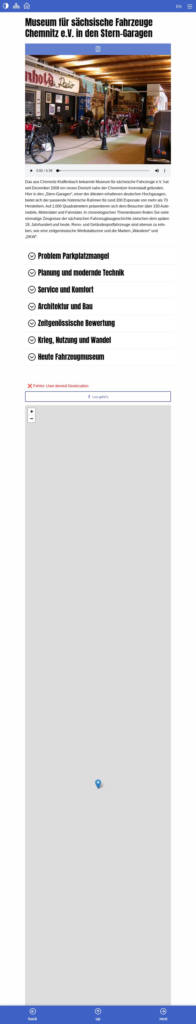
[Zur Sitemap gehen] (16, 7)
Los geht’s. (100, 396)
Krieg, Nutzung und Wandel (74, 340)
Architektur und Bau (65, 306)
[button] (98, 784)
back (32, 1019)
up (98, 1019)
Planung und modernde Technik (81, 272)
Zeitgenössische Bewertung (76, 323)
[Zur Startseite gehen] (27, 7)
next (163, 1019)
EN (179, 7)
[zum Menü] (189, 6)
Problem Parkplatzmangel (73, 256)
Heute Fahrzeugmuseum (71, 357)
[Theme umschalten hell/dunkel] (6, 7)
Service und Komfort (65, 289)
